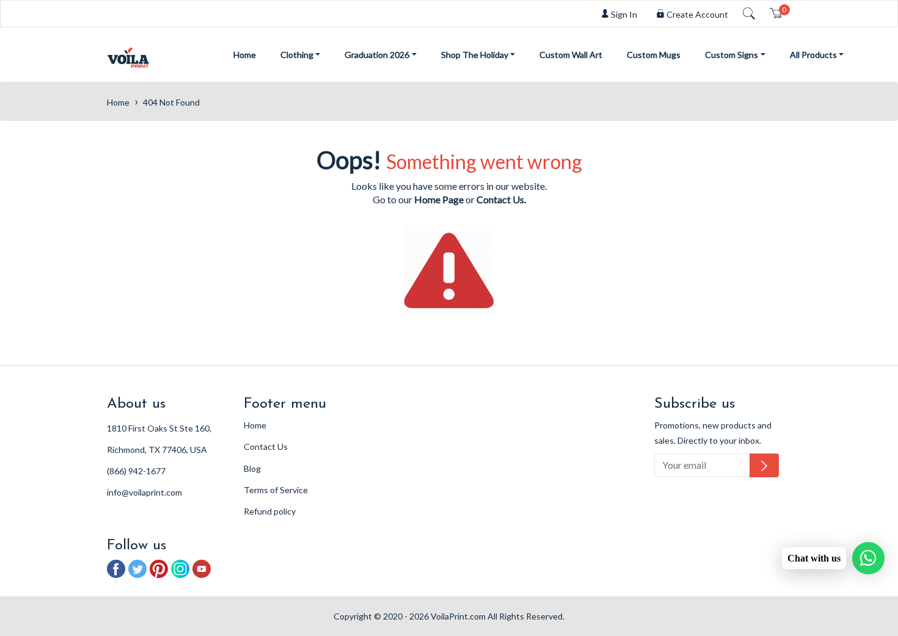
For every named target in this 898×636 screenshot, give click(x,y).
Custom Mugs (654, 54)
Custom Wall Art (570, 54)
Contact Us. (501, 199)
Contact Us (266, 446)
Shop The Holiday (474, 54)
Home (244, 54)
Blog (252, 468)
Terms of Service (276, 490)
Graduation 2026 (377, 54)
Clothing (296, 54)
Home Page (439, 199)
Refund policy (270, 511)
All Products (813, 54)
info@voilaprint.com (144, 492)
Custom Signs (731, 54)
